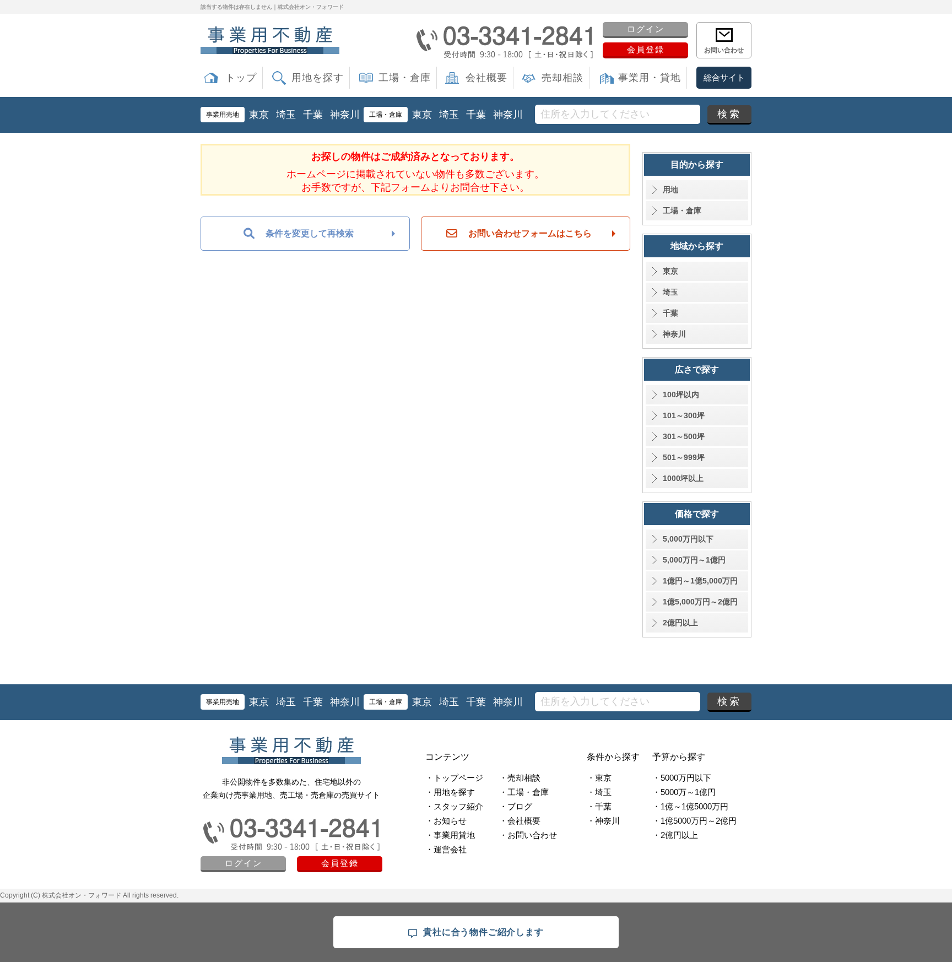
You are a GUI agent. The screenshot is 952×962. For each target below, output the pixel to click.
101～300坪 (684, 415)
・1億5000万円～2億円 (694, 820)
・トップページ (454, 777)
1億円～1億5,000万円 (700, 580)
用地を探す (317, 77)
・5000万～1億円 (684, 792)
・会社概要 (519, 820)
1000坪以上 (683, 478)
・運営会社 (446, 849)
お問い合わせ (724, 50)
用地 (670, 189)
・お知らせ (446, 820)
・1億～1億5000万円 (690, 806)
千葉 (313, 114)
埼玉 (286, 114)
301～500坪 (684, 436)
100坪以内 (681, 394)
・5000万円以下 (681, 777)
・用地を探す (450, 792)
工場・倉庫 (404, 77)
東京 (259, 114)
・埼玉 (599, 792)
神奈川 (345, 114)
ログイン (645, 29)
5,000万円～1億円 (694, 559)
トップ (241, 77)
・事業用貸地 (450, 835)
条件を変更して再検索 (310, 233)
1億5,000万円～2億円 (700, 601)
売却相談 (562, 77)
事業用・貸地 (649, 77)
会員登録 (645, 49)
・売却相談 (519, 777)
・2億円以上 (675, 835)
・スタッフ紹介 (454, 806)
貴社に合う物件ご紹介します (483, 932)
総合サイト (724, 77)
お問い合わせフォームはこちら (530, 233)
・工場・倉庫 (524, 792)
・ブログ (515, 806)
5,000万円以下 (688, 538)
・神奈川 (603, 820)
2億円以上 (680, 622)
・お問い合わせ (528, 835)
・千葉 (599, 806)
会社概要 (486, 77)
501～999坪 (684, 457)
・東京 (599, 777)
